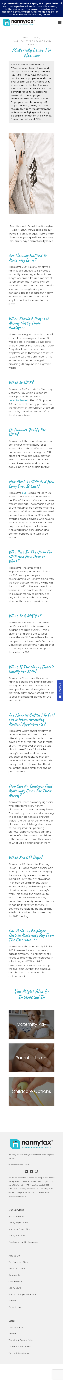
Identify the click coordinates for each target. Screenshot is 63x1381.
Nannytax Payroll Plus (19, 1229)
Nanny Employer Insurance (22, 1294)
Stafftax (12, 1300)
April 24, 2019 (30, 37)
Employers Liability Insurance (23, 1242)
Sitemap (13, 1333)
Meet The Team (17, 1268)
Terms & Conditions (19, 1353)
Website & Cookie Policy (21, 1340)
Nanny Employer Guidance (28, 41)
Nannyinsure (15, 1287)
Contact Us (14, 1275)
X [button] (61, 3)
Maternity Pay (31, 1024)
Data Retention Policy (20, 1346)
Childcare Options (31, 1091)
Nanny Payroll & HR (18, 1222)
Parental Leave (31, 1058)
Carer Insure (15, 1307)
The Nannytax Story (18, 1262)
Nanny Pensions (17, 1235)
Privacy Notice (16, 1327)
